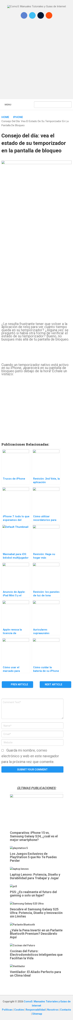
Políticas (7, 1009)
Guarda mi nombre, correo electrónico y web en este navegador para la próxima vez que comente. (30, 756)
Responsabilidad (36, 1009)
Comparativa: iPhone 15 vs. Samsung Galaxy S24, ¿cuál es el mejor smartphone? (34, 836)
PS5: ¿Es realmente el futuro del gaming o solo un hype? (33, 893)
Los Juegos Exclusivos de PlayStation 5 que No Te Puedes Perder (33, 857)
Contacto (65, 1009)
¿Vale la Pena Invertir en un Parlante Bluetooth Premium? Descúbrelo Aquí (36, 933)
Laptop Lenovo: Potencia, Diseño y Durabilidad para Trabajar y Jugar (35, 876)
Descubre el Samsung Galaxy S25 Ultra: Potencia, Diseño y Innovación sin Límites (36, 912)
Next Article (54, 684)
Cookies (19, 1009)
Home (5, 117)
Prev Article (19, 684)
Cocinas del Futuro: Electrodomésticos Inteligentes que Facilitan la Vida (36, 954)
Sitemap (37, 1013)
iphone (18, 117)
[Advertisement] (36, 61)
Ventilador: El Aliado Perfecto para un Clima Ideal (35, 973)
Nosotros (53, 1009)
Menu (8, 104)
